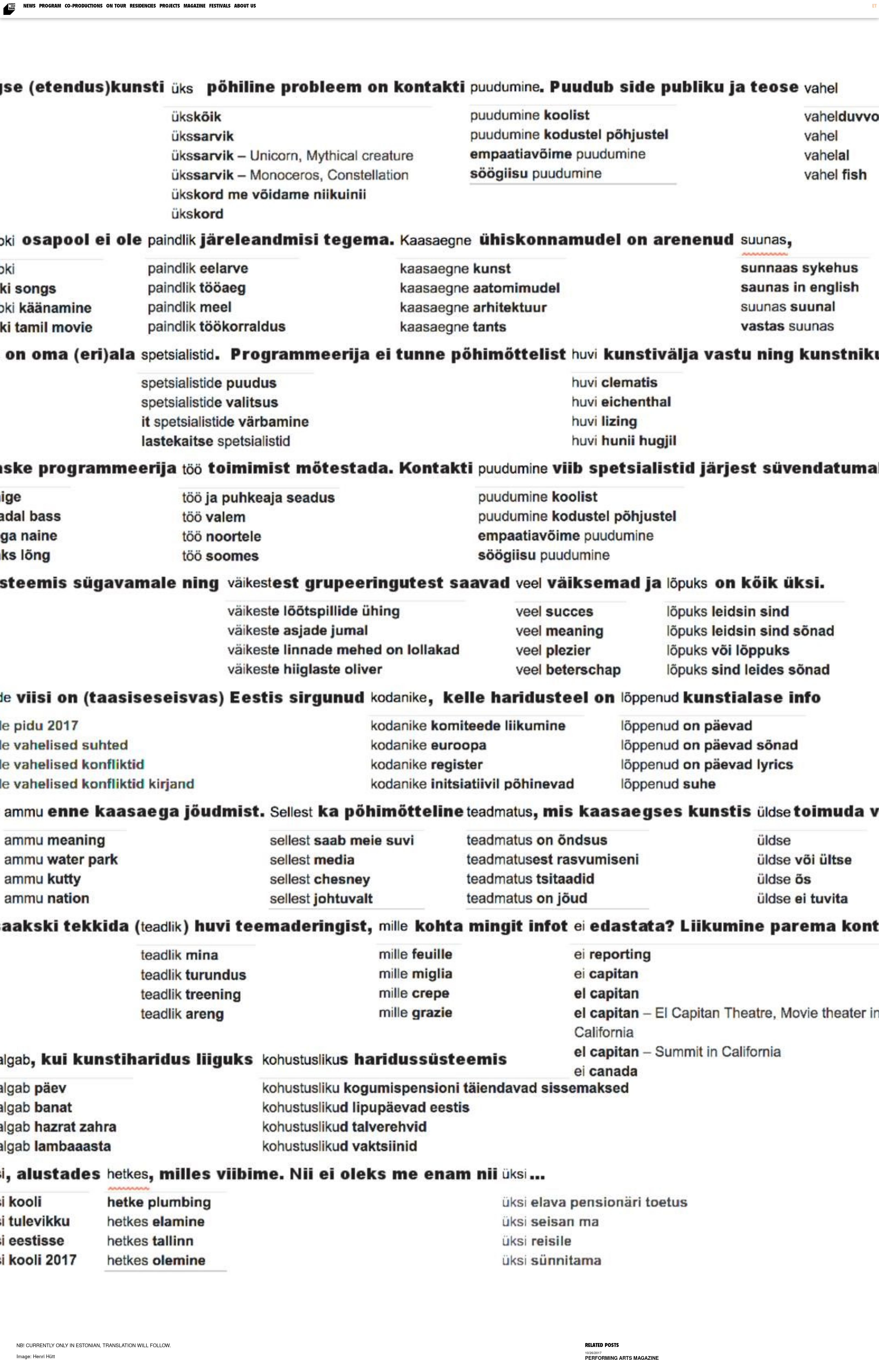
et (874, 5)
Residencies (143, 5)
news (29, 5)
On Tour (116, 5)
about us (245, 5)
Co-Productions (84, 5)
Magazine (195, 5)
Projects (170, 5)
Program (50, 5)
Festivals (220, 5)
